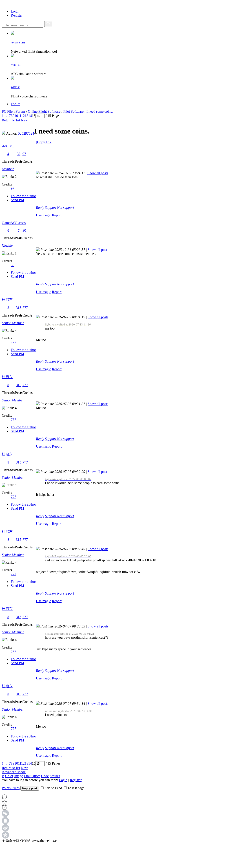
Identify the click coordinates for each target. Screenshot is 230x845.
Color (9, 776)
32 (18, 154)
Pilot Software (73, 111)
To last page (75, 788)
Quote (35, 776)
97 (24, 154)
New (24, 120)
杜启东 (7, 300)
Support (51, 207)
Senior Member (13, 323)
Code (45, 776)
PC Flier (8, 111)
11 (19, 116)
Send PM (17, 200)
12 (23, 116)
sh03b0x (8, 146)
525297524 (26, 133)
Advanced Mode (14, 772)
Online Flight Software (44, 111)
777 (25, 308)
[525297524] (3, 133)
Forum (15, 104)
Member (8, 169)
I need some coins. (99, 111)
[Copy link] (44, 142)
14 (30, 116)
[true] (48, 24)
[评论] (115, 797)
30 (24, 230)
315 (18, 308)
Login (15, 11)
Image (18, 776)
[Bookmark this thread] (4, 804)
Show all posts (97, 173)
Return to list (11, 120)
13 (26, 116)
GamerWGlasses (14, 223)
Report (57, 215)
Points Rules (11, 788)
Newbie (7, 246)
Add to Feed (53, 788)
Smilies (55, 776)
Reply (40, 207)
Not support (65, 207)
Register (16, 15)
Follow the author (23, 196)
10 (16, 116)
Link (27, 776)
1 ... (4, 116)
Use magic (43, 215)
